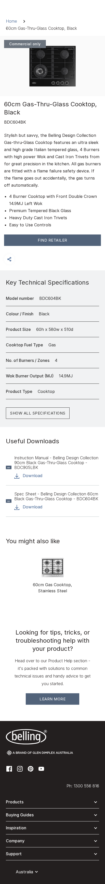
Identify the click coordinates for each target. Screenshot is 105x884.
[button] (9, 259)
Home (11, 21)
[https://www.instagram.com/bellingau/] (20, 768)
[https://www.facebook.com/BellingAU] (9, 768)
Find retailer (52, 240)
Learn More (52, 699)
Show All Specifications (37, 413)
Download (31, 475)
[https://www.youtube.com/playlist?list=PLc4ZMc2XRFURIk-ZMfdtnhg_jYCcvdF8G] (41, 768)
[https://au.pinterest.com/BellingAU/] (30, 768)
